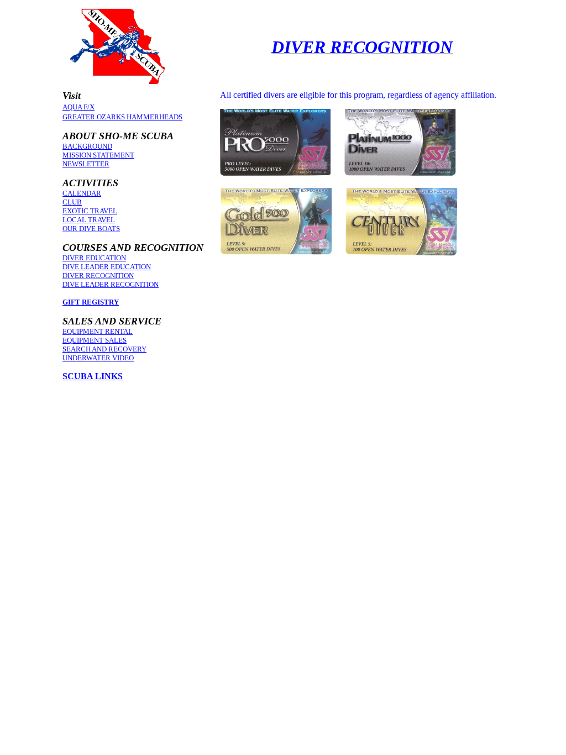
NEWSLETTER (85, 164)
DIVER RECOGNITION (98, 275)
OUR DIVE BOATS (91, 228)
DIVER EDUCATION (94, 258)
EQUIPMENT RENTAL (97, 331)
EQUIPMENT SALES (94, 340)
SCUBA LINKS (92, 376)
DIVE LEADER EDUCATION (106, 267)
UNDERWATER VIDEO (98, 358)
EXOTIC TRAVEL (89, 211)
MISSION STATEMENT (98, 155)
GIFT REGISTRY (90, 302)
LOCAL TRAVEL (88, 220)
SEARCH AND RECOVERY (104, 349)
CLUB (72, 202)
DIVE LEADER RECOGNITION (110, 284)
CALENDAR (81, 193)
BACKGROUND (87, 146)
